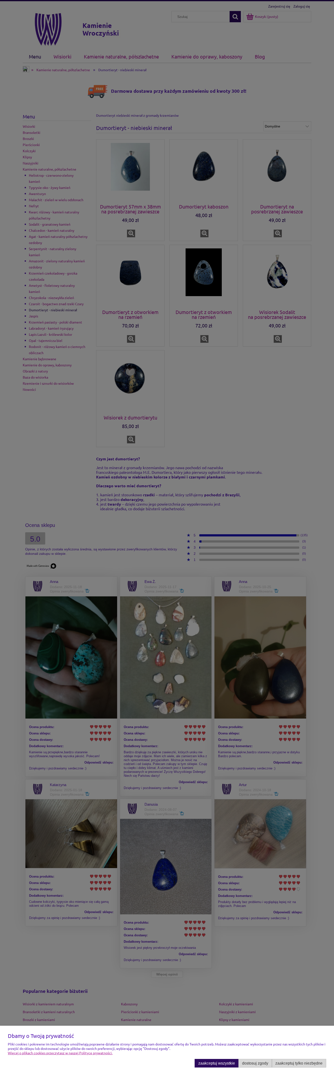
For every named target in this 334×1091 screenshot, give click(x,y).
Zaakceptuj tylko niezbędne (299, 1063)
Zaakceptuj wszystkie (216, 1063)
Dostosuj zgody (255, 1063)
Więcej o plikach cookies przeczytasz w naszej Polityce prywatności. (60, 1053)
